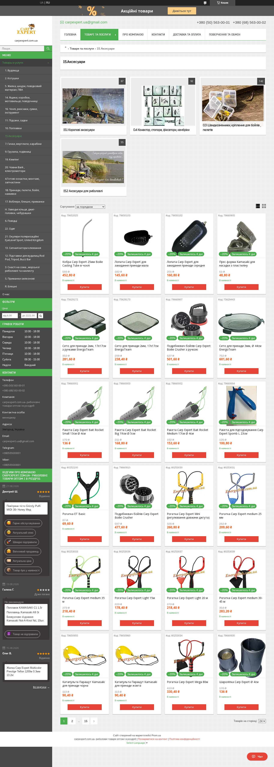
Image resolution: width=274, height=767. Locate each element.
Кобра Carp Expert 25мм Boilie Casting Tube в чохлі (82, 263)
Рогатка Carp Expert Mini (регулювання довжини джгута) (188, 515)
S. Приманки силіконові (20, 278)
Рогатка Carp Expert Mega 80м (187, 682)
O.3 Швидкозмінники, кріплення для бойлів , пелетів (232, 127)
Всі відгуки (39, 687)
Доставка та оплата (187, 34)
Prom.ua (156, 735)
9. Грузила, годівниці (18, 151)
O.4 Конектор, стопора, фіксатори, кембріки (161, 130)
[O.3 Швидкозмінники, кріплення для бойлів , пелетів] (233, 106)
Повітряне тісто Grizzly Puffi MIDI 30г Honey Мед (24, 508)
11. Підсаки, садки (16, 120)
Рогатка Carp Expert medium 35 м (83, 599)
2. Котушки (12, 78)
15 (85, 721)
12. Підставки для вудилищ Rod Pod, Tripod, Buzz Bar (24, 257)
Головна (70, 34)
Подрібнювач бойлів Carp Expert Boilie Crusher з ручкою (189, 347)
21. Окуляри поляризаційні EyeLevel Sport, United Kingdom (24, 238)
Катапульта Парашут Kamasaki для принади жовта (136, 683)
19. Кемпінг (12, 159)
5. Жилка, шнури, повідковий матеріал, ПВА (23, 87)
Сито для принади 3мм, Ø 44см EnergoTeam (240, 347)
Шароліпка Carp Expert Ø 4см (239, 682)
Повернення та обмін (224, 34)
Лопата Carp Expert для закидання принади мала (131, 263)
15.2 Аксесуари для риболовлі (82, 191)
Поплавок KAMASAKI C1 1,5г (24, 607)
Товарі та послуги (97, 34)
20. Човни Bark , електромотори (15, 169)
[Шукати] (48, 49)
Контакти (158, 34)
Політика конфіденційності (184, 739)
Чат (260, 756)
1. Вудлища (12, 70)
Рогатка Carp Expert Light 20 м (187, 598)
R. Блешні (11, 286)
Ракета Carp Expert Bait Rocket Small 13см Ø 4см (83, 431)
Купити (84, 287)
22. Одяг (10, 228)
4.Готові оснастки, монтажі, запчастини (22, 180)
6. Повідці (11, 221)
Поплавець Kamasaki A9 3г (23, 612)
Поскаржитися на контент (152, 739)
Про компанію (133, 34)
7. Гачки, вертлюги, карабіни (23, 144)
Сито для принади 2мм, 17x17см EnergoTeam (136, 347)
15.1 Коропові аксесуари (78, 130)
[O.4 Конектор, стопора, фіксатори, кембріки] (163, 106)
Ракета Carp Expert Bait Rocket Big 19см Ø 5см (135, 431)
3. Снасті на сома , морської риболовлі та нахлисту (22, 269)
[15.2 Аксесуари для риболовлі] (93, 167)
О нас (5, 294)
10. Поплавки (13, 128)
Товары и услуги (12, 62)
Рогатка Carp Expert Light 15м (135, 598)
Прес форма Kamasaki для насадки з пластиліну (237, 263)
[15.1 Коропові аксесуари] (93, 106)
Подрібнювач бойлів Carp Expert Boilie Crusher (136, 515)
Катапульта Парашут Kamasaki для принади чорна (83, 683)
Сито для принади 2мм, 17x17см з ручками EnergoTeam (84, 347)
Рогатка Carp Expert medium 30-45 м (241, 599)
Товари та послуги (82, 48)
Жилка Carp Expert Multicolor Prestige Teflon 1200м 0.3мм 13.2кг (24, 671)
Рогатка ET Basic (73, 514)
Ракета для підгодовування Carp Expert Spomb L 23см (241, 431)
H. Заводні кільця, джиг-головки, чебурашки (20, 211)
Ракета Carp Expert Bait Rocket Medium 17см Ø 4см (187, 431)
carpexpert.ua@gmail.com (18, 441)
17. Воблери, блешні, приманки (24, 201)
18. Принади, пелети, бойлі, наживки (22, 192)
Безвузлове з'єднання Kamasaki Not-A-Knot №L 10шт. (25, 618)
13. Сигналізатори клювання (23, 248)
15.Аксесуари (13, 136)
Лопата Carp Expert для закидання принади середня (186, 263)
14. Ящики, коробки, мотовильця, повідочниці (21, 99)
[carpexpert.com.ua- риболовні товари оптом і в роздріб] (26, 29)
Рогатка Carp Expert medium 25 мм (240, 515)
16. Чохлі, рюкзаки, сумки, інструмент (21, 110)
